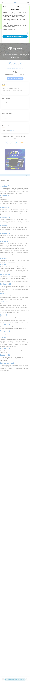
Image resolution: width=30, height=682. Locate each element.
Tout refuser (15, 40)
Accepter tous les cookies (15, 36)
